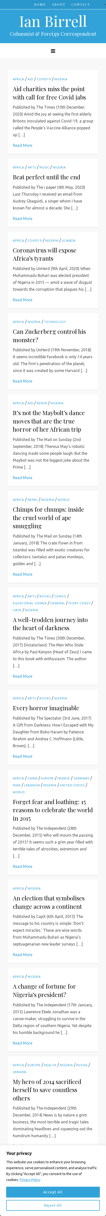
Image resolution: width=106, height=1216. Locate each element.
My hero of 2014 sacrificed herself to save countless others (47, 1090)
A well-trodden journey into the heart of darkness (50, 624)
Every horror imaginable (46, 708)
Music (44, 167)
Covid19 (44, 79)
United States (72, 785)
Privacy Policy (30, 1180)
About (58, 4)
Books (45, 596)
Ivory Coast (79, 603)
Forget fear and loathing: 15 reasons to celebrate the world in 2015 (53, 810)
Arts (32, 167)
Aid (30, 79)
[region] (53, 1180)
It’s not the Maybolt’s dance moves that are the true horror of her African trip (49, 421)
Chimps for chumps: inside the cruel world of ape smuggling (48, 517)
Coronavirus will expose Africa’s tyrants (44, 254)
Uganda (69, 240)
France (63, 778)
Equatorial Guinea (30, 603)
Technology (55, 321)
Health (50, 1065)
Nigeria (61, 79)
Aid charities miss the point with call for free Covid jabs (49, 93)
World (64, 499)
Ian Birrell (53, 21)
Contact (80, 4)
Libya (17, 610)
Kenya (42, 403)
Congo (60, 596)
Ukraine (20, 1072)
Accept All (53, 1192)
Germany (81, 778)
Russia (82, 1065)
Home (40, 4)
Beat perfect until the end (46, 177)
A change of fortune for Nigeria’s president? (44, 990)
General (57, 603)
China (32, 778)
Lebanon (32, 785)
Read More (22, 145)
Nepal (33, 499)
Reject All (53, 1205)
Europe (47, 778)
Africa (18, 79)
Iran (17, 785)
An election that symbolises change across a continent (49, 902)
